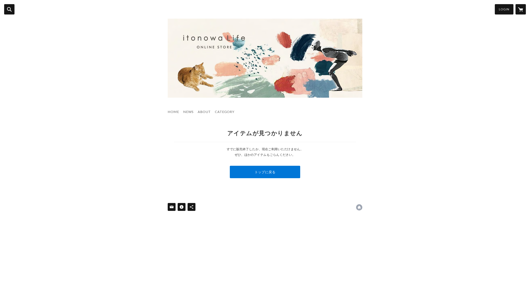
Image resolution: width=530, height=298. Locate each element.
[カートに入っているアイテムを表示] (521, 9)
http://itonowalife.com (359, 207)
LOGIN (504, 9)
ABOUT (204, 112)
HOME (173, 112)
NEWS (188, 112)
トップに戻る (265, 172)
